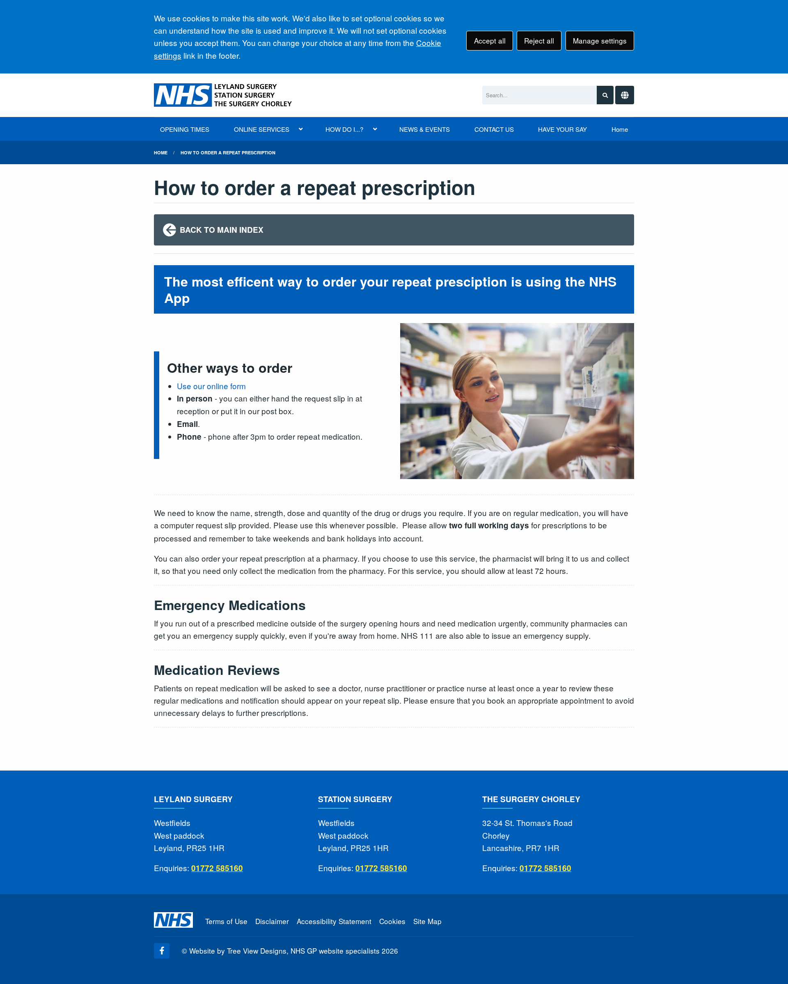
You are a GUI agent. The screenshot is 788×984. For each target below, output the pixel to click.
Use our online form (211, 385)
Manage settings (600, 40)
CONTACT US (494, 129)
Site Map (427, 921)
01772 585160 (217, 868)
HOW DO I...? (344, 129)
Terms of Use (226, 921)
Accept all (490, 40)
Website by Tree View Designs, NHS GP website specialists (284, 950)
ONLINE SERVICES (261, 129)
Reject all (539, 40)
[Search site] (605, 95)
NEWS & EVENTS (424, 129)
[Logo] (223, 95)
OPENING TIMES (184, 129)
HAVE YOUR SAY (562, 129)
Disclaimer (272, 921)
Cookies (392, 921)
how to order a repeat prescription (228, 152)
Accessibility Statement (334, 921)
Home (620, 129)
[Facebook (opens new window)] (162, 951)
